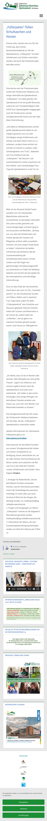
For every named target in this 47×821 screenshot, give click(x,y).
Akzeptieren (23, 802)
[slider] (21, 589)
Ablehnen (23, 809)
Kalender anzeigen (9, 554)
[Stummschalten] (34, 589)
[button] (23, 581)
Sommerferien (15, 549)
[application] (23, 581)
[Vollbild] (38, 589)
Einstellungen (23, 815)
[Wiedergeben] (9, 589)
